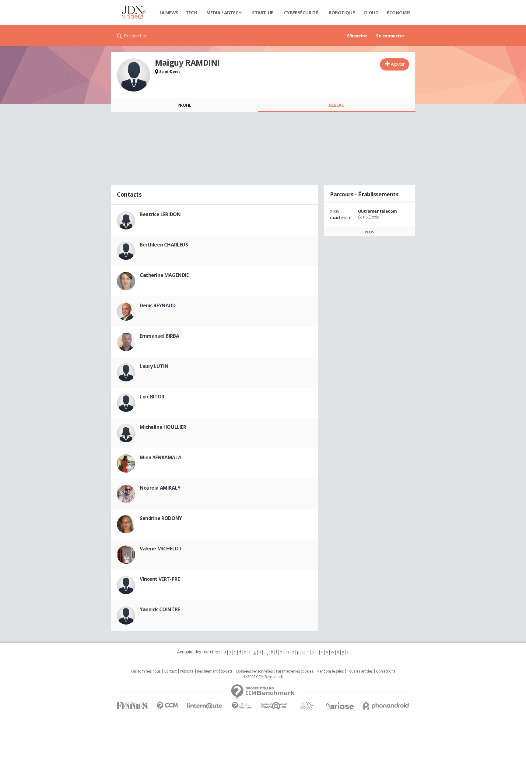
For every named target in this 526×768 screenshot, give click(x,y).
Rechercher (135, 36)
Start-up (263, 12)
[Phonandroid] (386, 706)
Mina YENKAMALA (160, 457)
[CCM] (167, 706)
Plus (369, 232)
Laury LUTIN (154, 366)
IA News (169, 12)
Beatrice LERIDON (160, 214)
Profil (184, 105)
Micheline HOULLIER (163, 427)
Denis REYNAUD (158, 305)
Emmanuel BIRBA (159, 335)
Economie (399, 12)
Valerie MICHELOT (161, 548)
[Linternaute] (205, 706)
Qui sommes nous (145, 671)
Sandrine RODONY (161, 518)
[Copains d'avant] (274, 706)
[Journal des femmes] (132, 706)
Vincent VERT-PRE (160, 579)
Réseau (336, 105)
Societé (227, 671)
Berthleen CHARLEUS (164, 244)
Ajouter (398, 64)
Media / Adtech (224, 12)
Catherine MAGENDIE (164, 275)
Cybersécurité (301, 12)
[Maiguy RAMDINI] (133, 75)
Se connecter (390, 36)
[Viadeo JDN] (306, 706)
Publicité (186, 671)
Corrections (385, 671)
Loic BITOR (152, 396)
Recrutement (207, 671)
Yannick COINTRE (160, 609)
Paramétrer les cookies (294, 671)
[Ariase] (340, 705)
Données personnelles (254, 671)
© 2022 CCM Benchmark (263, 677)
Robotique (342, 12)
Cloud (371, 12)
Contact (170, 671)
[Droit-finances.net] (241, 706)
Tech (191, 12)
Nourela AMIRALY (160, 487)
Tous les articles (360, 671)
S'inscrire (357, 36)
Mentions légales (330, 671)
